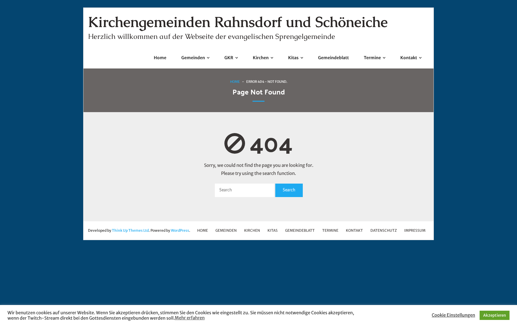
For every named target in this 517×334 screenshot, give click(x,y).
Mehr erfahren (190, 318)
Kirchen (252, 230)
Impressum (414, 230)
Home (235, 82)
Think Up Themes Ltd (130, 230)
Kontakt (354, 230)
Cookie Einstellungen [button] (453, 315)
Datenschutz (383, 230)
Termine (330, 230)
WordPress (180, 230)
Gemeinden (226, 230)
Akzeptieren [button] (494, 315)
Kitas (272, 230)
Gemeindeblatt (300, 230)
